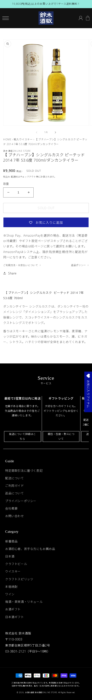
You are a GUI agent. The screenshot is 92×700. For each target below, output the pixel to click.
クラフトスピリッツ (19, 579)
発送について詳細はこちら (22, 436)
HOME (7, 139)
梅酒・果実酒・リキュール (24, 602)
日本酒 (10, 556)
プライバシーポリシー (20, 501)
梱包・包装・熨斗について (61, 436)
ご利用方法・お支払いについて (21, 265)
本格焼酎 (11, 587)
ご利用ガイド (14, 486)
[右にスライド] (55, 132)
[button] (5, 18)
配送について (14, 478)
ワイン (10, 594)
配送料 (14, 176)
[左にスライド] (36, 132)
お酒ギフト (13, 609)
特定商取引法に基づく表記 (24, 471)
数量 (6, 184)
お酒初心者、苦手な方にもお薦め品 (30, 549)
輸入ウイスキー (23, 139)
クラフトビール (16, 564)
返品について (14, 493)
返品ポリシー (79, 265)
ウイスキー (13, 571)
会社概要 (11, 508)
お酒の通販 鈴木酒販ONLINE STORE (41, 692)
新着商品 (11, 541)
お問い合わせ (14, 516)
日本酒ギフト (14, 617)
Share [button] (12, 273)
